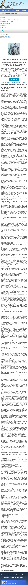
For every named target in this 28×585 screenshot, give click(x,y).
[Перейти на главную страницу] (3, 3)
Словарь (6, 577)
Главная (4, 10)
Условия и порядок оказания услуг (9, 19)
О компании (11, 10)
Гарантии (3, 25)
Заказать (18, 10)
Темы (23, 575)
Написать (8, 36)
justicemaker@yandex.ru (8, 37)
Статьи (18, 575)
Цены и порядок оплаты (7, 21)
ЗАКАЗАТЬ (4, 27)
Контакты (24, 10)
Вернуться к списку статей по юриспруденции (13, 82)
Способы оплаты (5, 23)
